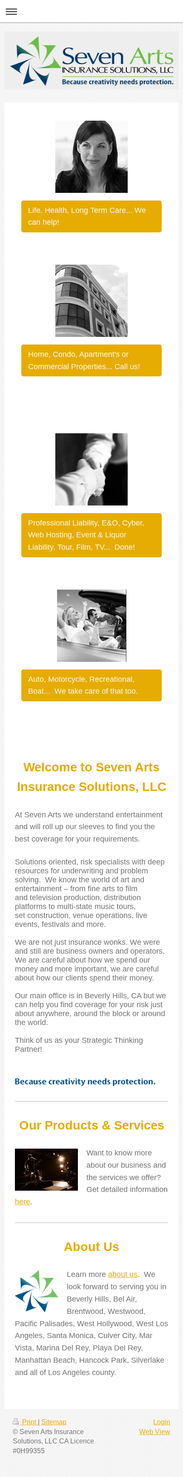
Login (161, 1422)
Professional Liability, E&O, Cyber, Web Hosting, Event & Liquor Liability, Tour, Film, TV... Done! (86, 535)
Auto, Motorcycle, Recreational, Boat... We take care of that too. (83, 685)
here (22, 1201)
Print (29, 1422)
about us (122, 1274)
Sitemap (53, 1422)
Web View (154, 1431)
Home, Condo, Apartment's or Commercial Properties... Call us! (84, 360)
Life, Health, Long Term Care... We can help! (87, 216)
